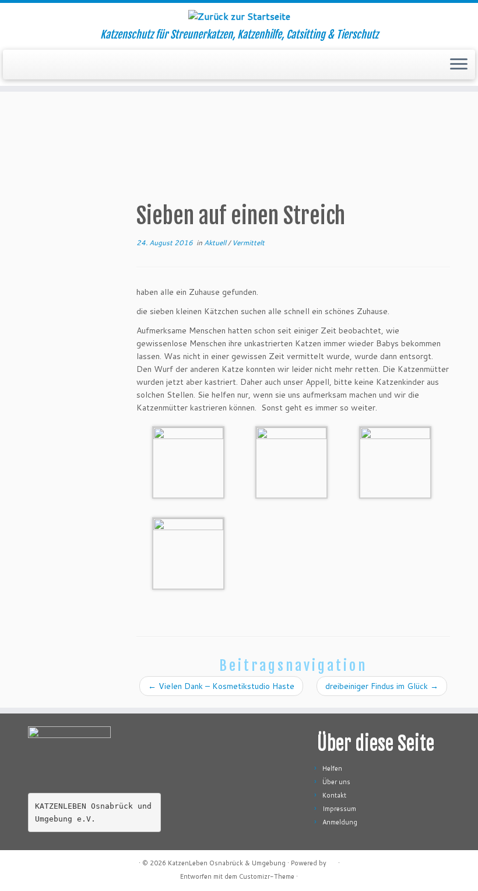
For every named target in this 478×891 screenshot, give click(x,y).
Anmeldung (339, 822)
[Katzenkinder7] (188, 553)
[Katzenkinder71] (395, 462)
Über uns (336, 781)
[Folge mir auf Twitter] (64, 863)
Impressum (339, 808)
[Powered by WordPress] (332, 861)
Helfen (332, 768)
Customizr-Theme (266, 876)
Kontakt (334, 795)
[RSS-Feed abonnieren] (35, 863)
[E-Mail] (50, 863)
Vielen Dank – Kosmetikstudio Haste (221, 686)
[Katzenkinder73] (188, 462)
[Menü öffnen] (459, 65)
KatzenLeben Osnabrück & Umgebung (227, 863)
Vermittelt (248, 243)
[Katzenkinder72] (291, 462)
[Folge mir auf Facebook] (79, 863)
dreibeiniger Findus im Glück (381, 686)
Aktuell (216, 243)
